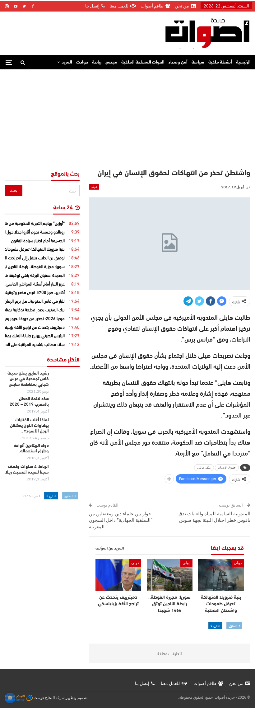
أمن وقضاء (178, 62)
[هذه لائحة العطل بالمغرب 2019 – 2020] (66, 406)
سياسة (198, 62)
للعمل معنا (118, 5)
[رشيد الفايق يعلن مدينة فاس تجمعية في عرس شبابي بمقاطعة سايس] (66, 381)
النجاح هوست (44, 698)
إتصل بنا (92, 5)
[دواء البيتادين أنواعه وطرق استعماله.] (66, 453)
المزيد (67, 62)
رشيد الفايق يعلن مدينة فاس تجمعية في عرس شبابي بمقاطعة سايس (28, 379)
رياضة (96, 62)
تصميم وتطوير (76, 698)
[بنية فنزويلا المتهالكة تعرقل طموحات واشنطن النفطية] (221, 575)
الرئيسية (243, 62)
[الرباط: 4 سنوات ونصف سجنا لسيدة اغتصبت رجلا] (66, 474)
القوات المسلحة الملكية (143, 62)
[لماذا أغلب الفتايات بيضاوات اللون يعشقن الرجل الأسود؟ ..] (66, 427)
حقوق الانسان (227, 467)
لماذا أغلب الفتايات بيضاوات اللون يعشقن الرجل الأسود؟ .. (29, 426)
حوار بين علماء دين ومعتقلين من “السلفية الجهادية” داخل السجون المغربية (120, 520)
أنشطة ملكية (220, 62)
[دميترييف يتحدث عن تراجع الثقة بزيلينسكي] (118, 575)
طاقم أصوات (152, 5)
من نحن (182, 5)
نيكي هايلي (204, 467)
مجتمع (111, 62)
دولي (94, 186)
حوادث (82, 62)
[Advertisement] (127, 116)
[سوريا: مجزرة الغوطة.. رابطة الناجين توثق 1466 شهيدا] (169, 575)
